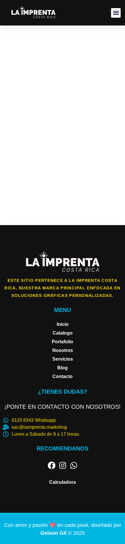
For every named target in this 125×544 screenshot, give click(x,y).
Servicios (62, 359)
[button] (116, 13)
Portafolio (62, 341)
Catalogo (63, 333)
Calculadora (62, 482)
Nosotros (62, 350)
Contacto (62, 376)
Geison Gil (54, 533)
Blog (62, 367)
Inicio (63, 324)
